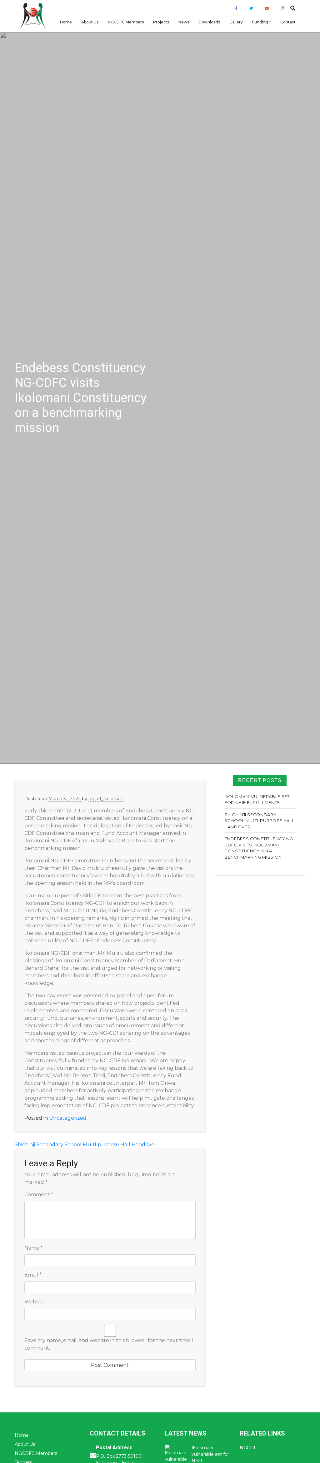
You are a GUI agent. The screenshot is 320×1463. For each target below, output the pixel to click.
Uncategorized (68, 1118)
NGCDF (248, 1448)
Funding (260, 22)
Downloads (209, 22)
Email (33, 1275)
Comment (38, 1195)
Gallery (236, 22)
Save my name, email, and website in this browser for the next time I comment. (108, 1344)
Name (33, 1248)
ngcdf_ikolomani (106, 798)
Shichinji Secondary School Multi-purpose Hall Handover (86, 1145)
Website (34, 1302)
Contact (288, 22)
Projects (161, 22)
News (183, 22)
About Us (89, 22)
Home (66, 22)
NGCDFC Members (126, 22)
